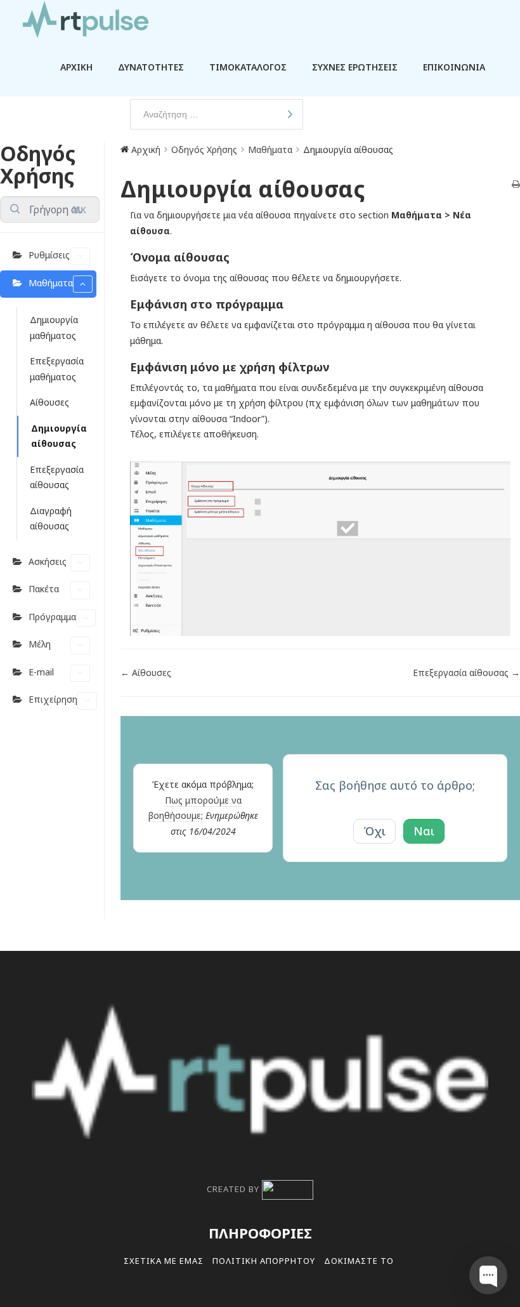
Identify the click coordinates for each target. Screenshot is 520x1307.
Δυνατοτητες (151, 67)
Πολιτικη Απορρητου (263, 1260)
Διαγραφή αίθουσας (51, 519)
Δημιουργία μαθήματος (54, 328)
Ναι (423, 831)
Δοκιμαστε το (359, 1260)
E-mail (41, 672)
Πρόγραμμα (52, 617)
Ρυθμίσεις (49, 255)
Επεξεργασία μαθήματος (57, 369)
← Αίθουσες (145, 673)
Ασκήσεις (48, 561)
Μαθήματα (51, 283)
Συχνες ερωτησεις (355, 67)
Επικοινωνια (454, 67)
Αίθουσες (49, 402)
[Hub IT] (287, 1189)
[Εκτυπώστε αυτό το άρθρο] (516, 185)
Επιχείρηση (53, 699)
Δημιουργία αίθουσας (59, 436)
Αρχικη (76, 67)
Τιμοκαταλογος (248, 67)
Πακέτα (44, 589)
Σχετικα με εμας (164, 1260)
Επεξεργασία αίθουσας (57, 477)
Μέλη (40, 644)
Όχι (374, 831)
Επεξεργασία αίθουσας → (466, 673)
